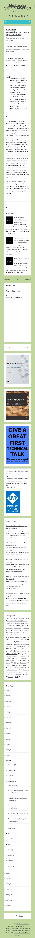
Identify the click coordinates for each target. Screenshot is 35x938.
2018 (7, 734)
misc (14, 639)
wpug (20, 674)
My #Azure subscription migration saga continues (17, 32)
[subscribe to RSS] (24, 16)
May (9, 844)
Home (18, 279)
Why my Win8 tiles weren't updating (18, 813)
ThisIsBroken (10, 658)
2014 (7, 755)
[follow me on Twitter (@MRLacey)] (6, 16)
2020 (7, 723)
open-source (9, 644)
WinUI (11, 674)
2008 (7, 895)
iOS (26, 637)
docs (17, 632)
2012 (7, 873)
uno (13, 660)
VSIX (7, 665)
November (11, 770)
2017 (7, 739)
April (9, 850)
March (10, 855)
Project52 (9, 649)
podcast (26, 644)
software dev (11, 653)
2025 (7, 696)
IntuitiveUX (18, 637)
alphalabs (11, 621)
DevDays (24, 630)
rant (10, 651)
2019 (7, 728)
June (9, 839)
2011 (7, 878)
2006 (7, 906)
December (11, 765)
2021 (7, 717)
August (10, 828)
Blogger (21, 916)
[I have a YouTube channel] (15, 16)
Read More (13, 234)
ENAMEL (25, 632)
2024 (7, 701)
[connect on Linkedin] (18, 16)
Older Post (27, 279)
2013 (7, 761)
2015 (7, 750)
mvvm (7, 642)
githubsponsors (22, 635)
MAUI (7, 639)
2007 (7, 900)
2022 (7, 712)
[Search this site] (27, 16)
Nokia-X (25, 642)
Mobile (23, 639)
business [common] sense (15, 625)
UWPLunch (23, 663)
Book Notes (19, 623)
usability (19, 661)
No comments (10, 40)
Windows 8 (22, 667)
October (10, 775)
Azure (23, 38)
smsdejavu (24, 651)
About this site (10, 618)
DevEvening (9, 632)
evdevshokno (9, 635)
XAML (16, 677)
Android (18, 621)
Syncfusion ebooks (13, 785)
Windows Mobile (11, 670)
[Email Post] (6, 207)
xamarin (10, 677)
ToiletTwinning (22, 658)
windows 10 (25, 665)
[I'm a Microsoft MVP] (12, 16)
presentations (21, 646)
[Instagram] (21, 16)
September (11, 781)
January (10, 866)
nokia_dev (15, 642)
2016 (7, 744)
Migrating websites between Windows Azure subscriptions (21, 220)
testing (23, 656)
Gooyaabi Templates (19, 933)
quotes (27, 649)
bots (27, 623)
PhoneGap (19, 644)
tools (7, 660)
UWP (15, 663)
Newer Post (7, 279)
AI (28, 618)
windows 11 (13, 667)
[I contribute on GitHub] (9, 16)
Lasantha (7, 930)
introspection (9, 637)
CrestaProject (15, 928)
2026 (7, 690)
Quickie (19, 649)
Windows (14, 665)
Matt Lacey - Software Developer (17, 6)
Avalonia (25, 621)
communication (17, 628)
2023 (7, 706)
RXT (18, 651)
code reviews (9, 628)
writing (27, 674)
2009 (7, 889)
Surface (25, 653)
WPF (16, 674)
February (10, 860)
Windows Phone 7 (22, 672)
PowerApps (8, 646)
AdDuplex (21, 618)
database (16, 630)
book (12, 623)
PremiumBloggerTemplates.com (20, 930)
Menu (6, 22)
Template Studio (11, 656)
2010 (7, 884)
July (9, 833)
